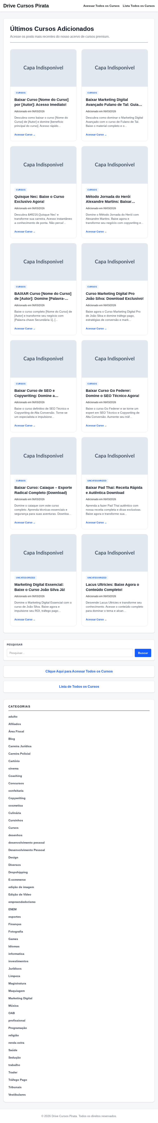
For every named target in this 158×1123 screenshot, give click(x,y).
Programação (17, 1028)
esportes (14, 916)
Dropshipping (18, 872)
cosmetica (15, 805)
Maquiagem (16, 990)
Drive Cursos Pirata (26, 5)
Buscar (143, 653)
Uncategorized (97, 481)
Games (13, 939)
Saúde (12, 1050)
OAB (11, 1013)
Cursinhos (15, 820)
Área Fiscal (16, 731)
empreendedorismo (22, 902)
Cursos (21, 93)
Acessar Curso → (24, 134)
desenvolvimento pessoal (26, 842)
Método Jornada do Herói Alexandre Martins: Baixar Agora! (108, 202)
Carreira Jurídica (19, 746)
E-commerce (17, 879)
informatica (16, 953)
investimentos (18, 961)
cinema (13, 768)
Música (13, 1005)
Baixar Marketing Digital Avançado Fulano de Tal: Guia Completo (112, 105)
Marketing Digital (20, 998)
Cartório (14, 761)
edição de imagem (21, 887)
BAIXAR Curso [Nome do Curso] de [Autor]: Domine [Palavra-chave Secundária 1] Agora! (42, 299)
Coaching (15, 775)
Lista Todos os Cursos (139, 5)
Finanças (14, 924)
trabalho (14, 1065)
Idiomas (14, 946)
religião (13, 1035)
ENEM (12, 909)
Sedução (14, 1057)
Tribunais (15, 1087)
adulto (12, 716)
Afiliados (14, 724)
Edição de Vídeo (19, 894)
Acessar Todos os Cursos (101, 5)
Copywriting (17, 798)
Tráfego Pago (17, 1079)
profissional (16, 1020)
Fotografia (15, 931)
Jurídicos (15, 968)
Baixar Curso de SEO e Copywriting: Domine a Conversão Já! (34, 396)
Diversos (14, 864)
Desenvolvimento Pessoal (26, 850)
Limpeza (14, 976)
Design (13, 857)
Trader (12, 1072)
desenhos (15, 835)
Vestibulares (17, 1094)
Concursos (16, 783)
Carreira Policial (19, 753)
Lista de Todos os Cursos (79, 686)
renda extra (16, 1042)
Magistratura (17, 983)
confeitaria (15, 790)
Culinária (14, 813)
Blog (11, 738)
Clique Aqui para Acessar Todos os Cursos (79, 671)
